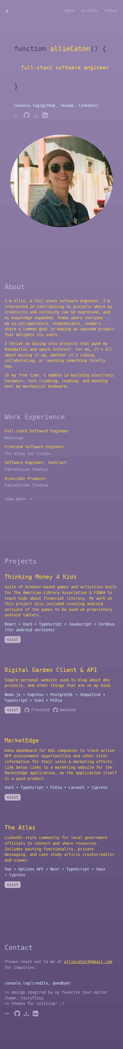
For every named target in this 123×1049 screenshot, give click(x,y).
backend (67, 709)
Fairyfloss (32, 998)
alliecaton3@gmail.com (88, 961)
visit (12, 639)
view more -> (18, 499)
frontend (40, 709)
